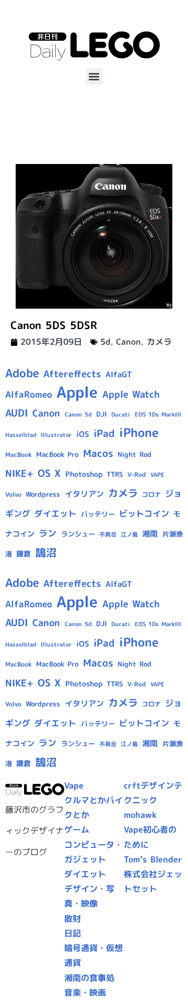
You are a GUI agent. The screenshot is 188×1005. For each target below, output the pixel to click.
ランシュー (78, 534)
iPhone (139, 432)
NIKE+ (19, 473)
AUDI (16, 413)
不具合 (107, 534)
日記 (72, 933)
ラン (47, 533)
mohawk (140, 815)
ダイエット (55, 513)
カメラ (159, 341)
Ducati (120, 414)
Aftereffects (72, 373)
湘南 (150, 533)
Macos (98, 453)
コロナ (151, 494)
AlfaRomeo (28, 394)
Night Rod (134, 454)
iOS (82, 434)
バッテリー (98, 514)
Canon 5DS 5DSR (53, 325)
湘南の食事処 (89, 978)
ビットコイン (144, 513)
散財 (72, 918)
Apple (77, 391)
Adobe (22, 373)
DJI (101, 414)
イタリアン (84, 493)
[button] (94, 76)
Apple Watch (131, 394)
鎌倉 (23, 554)
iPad (104, 433)
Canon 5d (78, 414)
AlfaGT (118, 374)
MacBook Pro (57, 454)
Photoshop (83, 474)
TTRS (115, 474)
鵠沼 (46, 552)
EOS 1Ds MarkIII (158, 414)
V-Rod (136, 474)
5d (105, 341)
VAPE (157, 475)
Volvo (13, 494)
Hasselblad (21, 435)
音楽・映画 (85, 992)
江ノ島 (129, 534)
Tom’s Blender (153, 859)
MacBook (18, 454)
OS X (49, 473)
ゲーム (76, 829)
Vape (74, 785)
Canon (128, 341)
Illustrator (56, 435)
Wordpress (43, 494)
